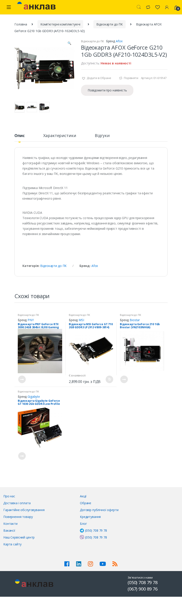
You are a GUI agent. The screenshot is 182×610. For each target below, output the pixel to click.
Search (138, 7)
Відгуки (102, 135)
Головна (20, 24)
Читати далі (22, 379)
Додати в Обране (98, 78)
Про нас (9, 496)
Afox (119, 41)
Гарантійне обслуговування (24, 510)
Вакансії (9, 530)
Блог (83, 523)
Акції (83, 496)
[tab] (19, 137)
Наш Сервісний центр (19, 537)
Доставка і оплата (17, 503)
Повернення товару (18, 517)
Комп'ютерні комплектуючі (60, 24)
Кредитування (90, 517)
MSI (81, 320)
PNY (31, 320)
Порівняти (131, 78)
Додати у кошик (109, 379)
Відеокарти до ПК (109, 24)
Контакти (10, 523)
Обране (85, 503)
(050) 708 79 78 (96, 530)
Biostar (135, 320)
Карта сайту (12, 544)
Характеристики (59, 135)
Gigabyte (34, 396)
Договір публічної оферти (99, 510)
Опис (19, 135)
